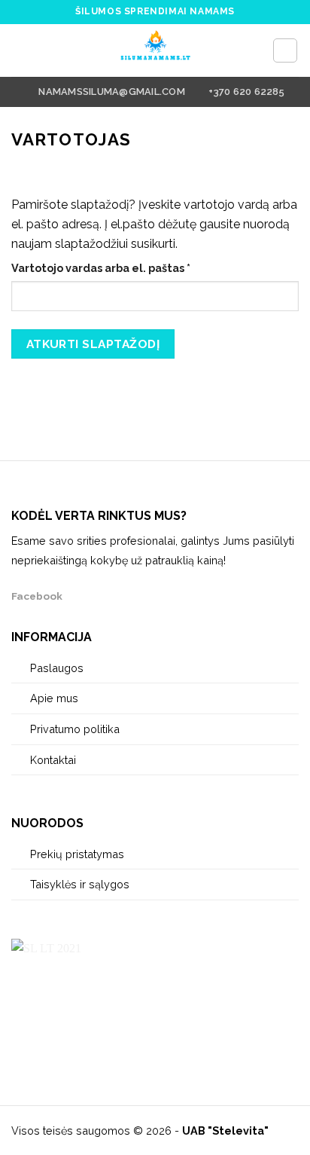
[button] (20, 50)
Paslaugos (57, 668)
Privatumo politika (75, 729)
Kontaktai (53, 759)
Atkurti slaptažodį (93, 344)
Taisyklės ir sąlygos (79, 884)
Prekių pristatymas (77, 854)
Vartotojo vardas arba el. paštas (130, 267)
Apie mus (54, 698)
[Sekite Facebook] (79, 595)
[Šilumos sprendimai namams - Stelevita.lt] (155, 50)
